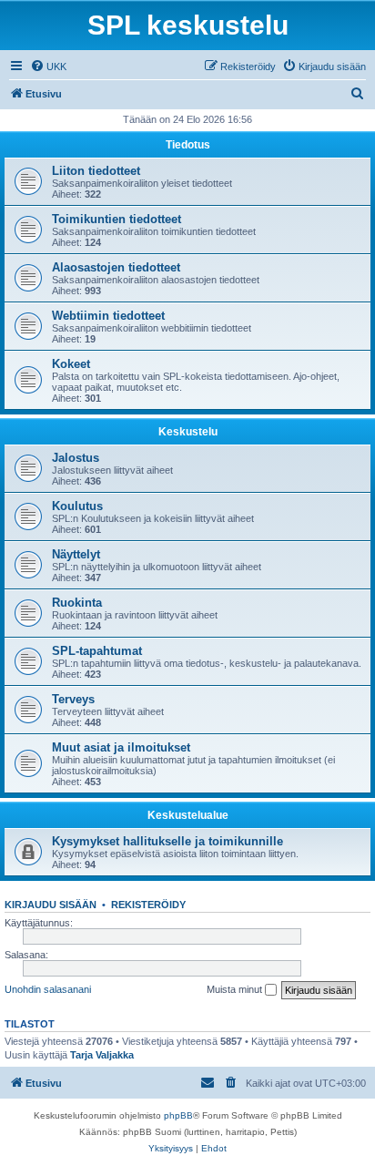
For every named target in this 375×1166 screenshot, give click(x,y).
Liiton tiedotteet (96, 171)
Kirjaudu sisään (50, 904)
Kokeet (71, 364)
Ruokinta (77, 602)
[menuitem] (48, 66)
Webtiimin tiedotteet (108, 315)
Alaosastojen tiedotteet (116, 267)
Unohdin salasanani (48, 989)
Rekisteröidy (148, 904)
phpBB (178, 1115)
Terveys (73, 699)
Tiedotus (188, 144)
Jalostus (75, 458)
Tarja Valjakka (102, 1054)
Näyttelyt (76, 554)
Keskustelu (188, 431)
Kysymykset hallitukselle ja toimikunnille (167, 841)
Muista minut (236, 989)
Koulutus (77, 506)
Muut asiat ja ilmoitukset (121, 747)
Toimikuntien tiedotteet (116, 219)
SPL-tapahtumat (97, 651)
